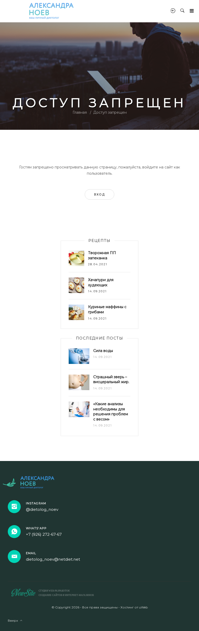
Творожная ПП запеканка (102, 255)
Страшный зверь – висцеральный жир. (111, 379)
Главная (80, 112)
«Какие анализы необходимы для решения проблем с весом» (110, 412)
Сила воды (103, 350)
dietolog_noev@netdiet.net (53, 559)
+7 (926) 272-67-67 (44, 534)
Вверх (14, 620)
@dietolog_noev (42, 509)
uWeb (143, 607)
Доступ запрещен (110, 112)
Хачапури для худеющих (100, 282)
